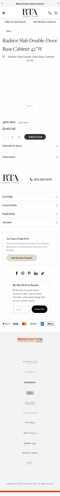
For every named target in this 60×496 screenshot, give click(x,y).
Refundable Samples (44, 22)
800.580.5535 (42, 179)
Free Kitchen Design (15, 22)
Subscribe (39, 309)
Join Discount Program (21, 257)
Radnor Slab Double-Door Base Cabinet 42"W (34, 31)
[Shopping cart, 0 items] (56, 13)
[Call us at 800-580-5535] (50, 13)
